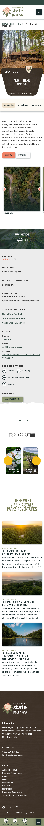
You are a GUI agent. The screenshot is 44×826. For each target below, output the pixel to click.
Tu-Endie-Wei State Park (13, 318)
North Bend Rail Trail (12, 314)
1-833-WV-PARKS (10, 752)
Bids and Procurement (12, 773)
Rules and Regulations (12, 792)
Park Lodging (36, 105)
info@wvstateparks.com (13, 755)
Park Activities (22, 105)
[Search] (39, 12)
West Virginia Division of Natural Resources (21, 731)
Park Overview (8, 105)
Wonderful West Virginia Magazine (17, 734)
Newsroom (7, 789)
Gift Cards (6, 786)
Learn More (22, 155)
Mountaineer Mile (9, 737)
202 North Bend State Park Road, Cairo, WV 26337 (21, 356)
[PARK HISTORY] (22, 189)
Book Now (8, 155)
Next (40, 189)
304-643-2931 (9, 339)
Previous (4, 189)
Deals (4, 779)
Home (5, 24)
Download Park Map (13, 399)
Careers (5, 776)
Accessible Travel (10, 770)
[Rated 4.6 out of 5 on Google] (7, 259)
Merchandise (7, 783)
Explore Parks (17, 24)
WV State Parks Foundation (15, 795)
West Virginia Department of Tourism (19, 728)
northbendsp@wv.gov (13, 347)
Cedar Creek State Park (13, 323)
